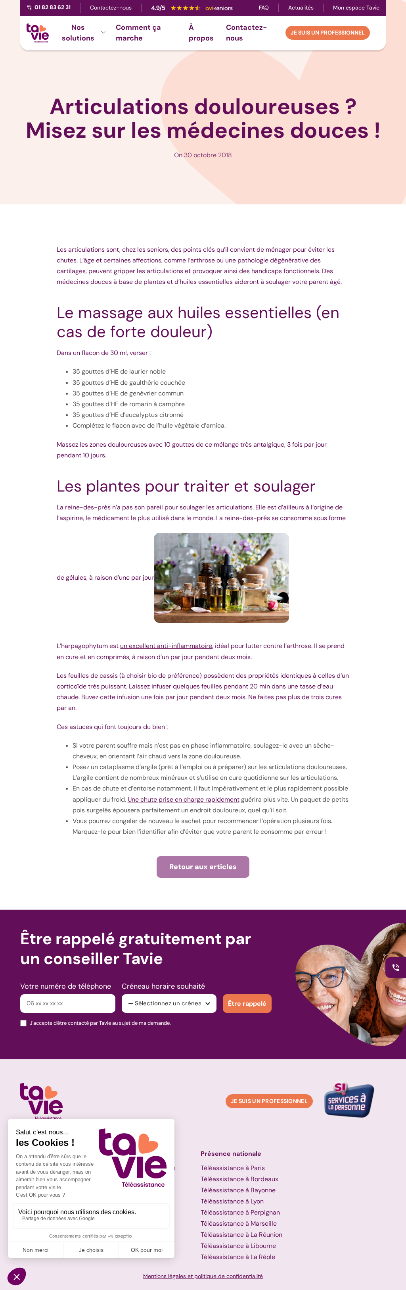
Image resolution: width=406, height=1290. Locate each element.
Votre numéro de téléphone (65, 986)
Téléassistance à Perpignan (240, 1212)
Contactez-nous (111, 7)
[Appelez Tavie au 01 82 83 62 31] (395, 967)
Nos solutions (78, 33)
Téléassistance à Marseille (239, 1223)
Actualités (301, 7)
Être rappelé (247, 1003)
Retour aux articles (203, 867)
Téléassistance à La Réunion (241, 1234)
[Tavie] (38, 32)
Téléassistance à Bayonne (238, 1190)
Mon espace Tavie (356, 7)
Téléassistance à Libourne (238, 1246)
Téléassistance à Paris (233, 1168)
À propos (201, 33)
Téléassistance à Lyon (232, 1201)
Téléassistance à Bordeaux (239, 1179)
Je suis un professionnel (328, 32)
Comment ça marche (138, 33)
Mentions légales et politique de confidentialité (203, 1276)
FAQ (264, 7)
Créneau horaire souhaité (163, 986)
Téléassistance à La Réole (238, 1257)
